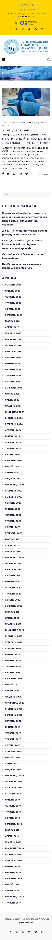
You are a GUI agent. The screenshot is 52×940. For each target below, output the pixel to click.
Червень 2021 (13, 660)
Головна (20, 73)
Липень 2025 (12, 363)
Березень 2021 (13, 678)
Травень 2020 (13, 739)
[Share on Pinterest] (26, 174)
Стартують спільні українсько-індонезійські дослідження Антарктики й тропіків (22, 244)
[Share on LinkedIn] (21, 174)
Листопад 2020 (14, 703)
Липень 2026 (12, 291)
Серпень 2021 (13, 648)
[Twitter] (29, 29)
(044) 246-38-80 (26, 5)
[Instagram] (22, 29)
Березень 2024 (14, 460)
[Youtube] (16, 29)
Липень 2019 (12, 799)
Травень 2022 (13, 593)
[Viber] (41, 29)
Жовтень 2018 (13, 854)
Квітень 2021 (12, 672)
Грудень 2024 (13, 406)
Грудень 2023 (13, 478)
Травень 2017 (13, 902)
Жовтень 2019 (13, 781)
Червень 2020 (13, 733)
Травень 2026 (13, 303)
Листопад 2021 (14, 630)
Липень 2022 (12, 581)
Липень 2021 (12, 654)
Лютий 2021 (12, 684)
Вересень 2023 (13, 497)
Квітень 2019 (12, 818)
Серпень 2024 (13, 430)
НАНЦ (43, 123)
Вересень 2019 (13, 787)
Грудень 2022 (13, 551)
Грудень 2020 (13, 696)
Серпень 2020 (13, 721)
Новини (25, 123)
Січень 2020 (12, 763)
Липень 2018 (12, 866)
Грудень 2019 (13, 769)
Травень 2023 (13, 521)
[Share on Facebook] (3, 174)
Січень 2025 (12, 400)
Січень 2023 (12, 545)
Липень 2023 (12, 509)
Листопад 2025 (14, 339)
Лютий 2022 (12, 612)
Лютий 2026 (12, 321)
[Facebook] (10, 29)
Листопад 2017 (14, 896)
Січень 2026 (12, 327)
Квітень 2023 (12, 527)
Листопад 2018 (14, 848)
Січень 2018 (12, 890)
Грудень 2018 (13, 842)
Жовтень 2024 (14, 418)
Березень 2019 (13, 824)
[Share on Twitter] (8, 174)
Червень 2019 (13, 806)
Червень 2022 (13, 587)
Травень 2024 (13, 448)
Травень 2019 (13, 812)
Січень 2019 (12, 836)
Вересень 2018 (13, 860)
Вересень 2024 (14, 424)
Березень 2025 (13, 387)
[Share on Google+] (14, 174)
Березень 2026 (13, 315)
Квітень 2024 (13, 454)
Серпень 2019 (13, 793)
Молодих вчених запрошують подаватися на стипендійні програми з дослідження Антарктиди (26, 136)
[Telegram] (35, 29)
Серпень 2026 (13, 284)
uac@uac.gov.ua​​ (26, 9)
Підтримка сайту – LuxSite (16, 919)
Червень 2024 (13, 442)
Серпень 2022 (13, 575)
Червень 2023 (13, 515)
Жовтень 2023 (13, 490)
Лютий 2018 (12, 884)
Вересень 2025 (13, 351)
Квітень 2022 (12, 600)
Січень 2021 (12, 690)
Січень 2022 (12, 618)
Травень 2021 (13, 666)
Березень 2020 (13, 751)
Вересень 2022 (13, 569)
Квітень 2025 (12, 381)
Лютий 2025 (12, 394)
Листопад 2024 (14, 412)
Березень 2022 (13, 606)
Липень (41, 73)
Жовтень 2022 (13, 563)
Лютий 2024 (12, 466)
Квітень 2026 (12, 309)
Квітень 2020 (12, 745)
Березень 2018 (13, 878)
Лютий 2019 (12, 830)
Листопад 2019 (14, 775)
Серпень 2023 (13, 503)
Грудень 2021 (13, 624)
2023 (31, 73)
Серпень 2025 (13, 357)
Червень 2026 (13, 297)
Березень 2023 (13, 533)
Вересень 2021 (13, 642)
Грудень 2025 (13, 333)
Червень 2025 (13, 369)
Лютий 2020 (12, 757)
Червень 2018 (13, 872)
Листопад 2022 (14, 557)
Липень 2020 (12, 727)
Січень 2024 (12, 472)
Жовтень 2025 (13, 345)
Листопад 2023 (14, 484)
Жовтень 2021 (13, 636)
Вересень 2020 (14, 715)
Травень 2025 (13, 375)
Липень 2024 (12, 436)
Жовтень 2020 (14, 709)
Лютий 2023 (12, 539)
